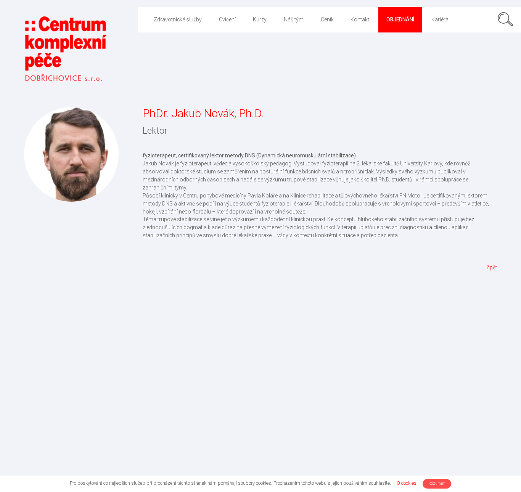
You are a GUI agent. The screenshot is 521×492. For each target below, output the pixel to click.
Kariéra (440, 19)
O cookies (406, 483)
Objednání (400, 19)
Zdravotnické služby (178, 19)
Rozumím (436, 483)
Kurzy (260, 19)
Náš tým (294, 19)
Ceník (327, 19)
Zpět (491, 267)
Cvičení (227, 19)
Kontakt (360, 19)
